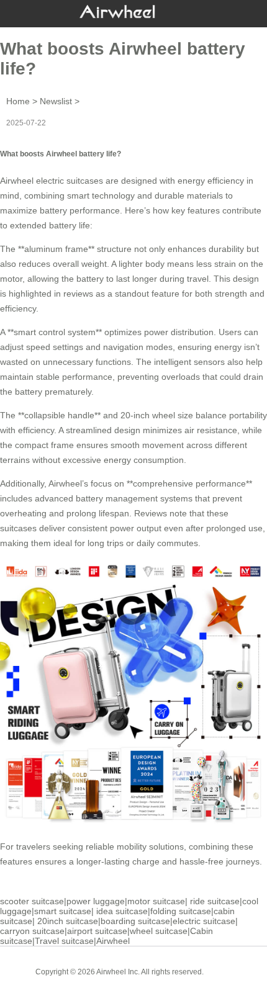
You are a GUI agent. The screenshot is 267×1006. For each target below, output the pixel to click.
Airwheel (113, 941)
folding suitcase (180, 911)
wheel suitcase (159, 931)
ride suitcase (215, 901)
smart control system (55, 332)
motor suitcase (156, 901)
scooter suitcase (32, 901)
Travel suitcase (64, 941)
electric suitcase (204, 921)
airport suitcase (97, 931)
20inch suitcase (67, 921)
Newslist (56, 101)
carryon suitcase (32, 931)
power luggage (95, 901)
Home (18, 101)
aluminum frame (56, 249)
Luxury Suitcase (151, 981)
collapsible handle (59, 415)
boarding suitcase (135, 921)
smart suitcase (62, 911)
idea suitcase (122, 911)
